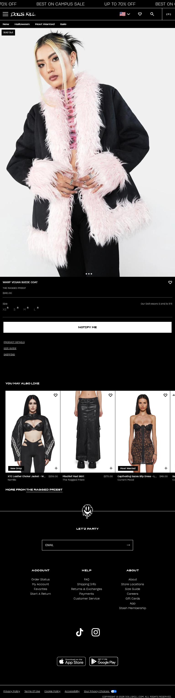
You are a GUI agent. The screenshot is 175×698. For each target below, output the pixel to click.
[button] (59, 4)
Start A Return (40, 593)
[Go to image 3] (89, 274)
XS (4, 309)
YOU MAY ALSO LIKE (22, 383)
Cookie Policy (52, 691)
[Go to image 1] (84, 274)
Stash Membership (132, 608)
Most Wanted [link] (45, 24)
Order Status (40, 579)
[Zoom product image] (87, 152)
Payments (86, 593)
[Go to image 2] (86, 274)
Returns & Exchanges (86, 589)
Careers (132, 593)
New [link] (6, 24)
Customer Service (87, 598)
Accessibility (72, 691)
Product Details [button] (14, 342)
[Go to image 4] (91, 274)
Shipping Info (86, 584)
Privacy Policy (11, 691)
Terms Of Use (32, 691)
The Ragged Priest (14, 288)
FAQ (86, 579)
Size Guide (132, 589)
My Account (40, 584)
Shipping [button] (9, 354)
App (132, 603)
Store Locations (132, 584)
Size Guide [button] (10, 348)
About (133, 579)
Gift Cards (133, 598)
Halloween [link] (22, 24)
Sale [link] (63, 24)
